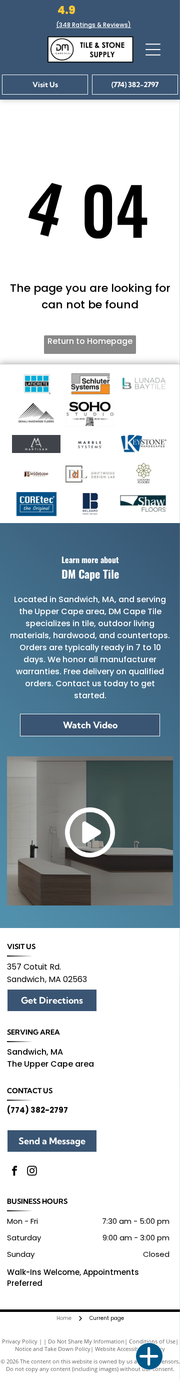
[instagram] (32, 1172)
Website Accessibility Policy (130, 1348)
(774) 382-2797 (37, 1110)
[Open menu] (153, 49)
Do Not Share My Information (86, 1341)
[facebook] (14, 1172)
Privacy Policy (20, 1341)
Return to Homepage (90, 341)
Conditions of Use (152, 1341)
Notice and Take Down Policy (52, 1348)
